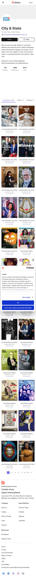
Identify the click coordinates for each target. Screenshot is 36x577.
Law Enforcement (7, 553)
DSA (2, 561)
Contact (4, 525)
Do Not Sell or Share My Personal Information (15, 567)
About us (4, 507)
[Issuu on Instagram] (18, 573)
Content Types (23, 507)
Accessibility (5, 564)
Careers (3, 512)
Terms (3, 547)
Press (3, 520)
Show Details (26, 297)
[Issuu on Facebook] (3, 573)
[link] (30, 2)
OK (18, 302)
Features (21, 512)
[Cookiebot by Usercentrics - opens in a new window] (26, 268)
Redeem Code (6, 539)
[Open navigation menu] (3, 2)
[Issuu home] (16, 2)
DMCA (3, 558)
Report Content (6, 555)
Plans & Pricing (6, 516)
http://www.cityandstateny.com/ (15, 34)
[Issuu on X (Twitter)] (13, 573)
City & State (10, 132)
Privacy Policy (19, 289)
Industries (22, 520)
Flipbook (21, 516)
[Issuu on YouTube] (23, 573)
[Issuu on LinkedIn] (8, 573)
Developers (5, 534)
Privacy (3, 550)
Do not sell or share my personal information (18, 308)
